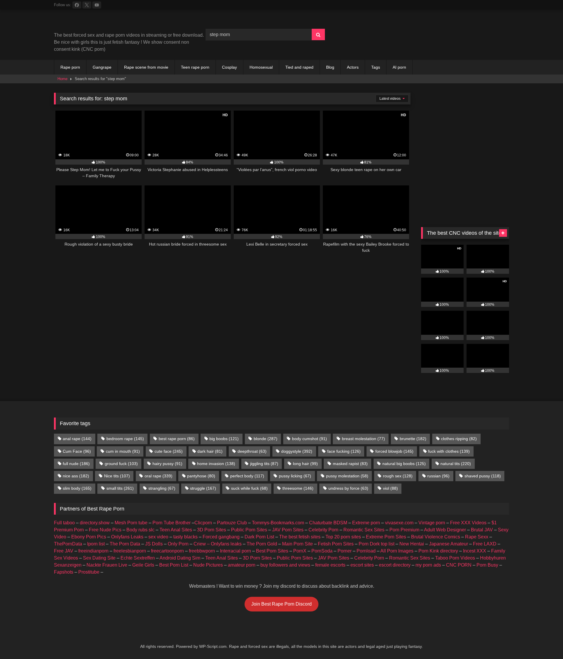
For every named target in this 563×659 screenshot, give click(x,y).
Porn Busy (487, 564)
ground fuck (121, 463)
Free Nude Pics (105, 529)
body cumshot (309, 438)
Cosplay (229, 67)
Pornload (366, 550)
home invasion (216, 463)
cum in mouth (123, 451)
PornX (299, 550)
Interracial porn (235, 550)
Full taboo (64, 522)
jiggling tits (264, 463)
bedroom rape (125, 438)
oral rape (158, 476)
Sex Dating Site (99, 557)
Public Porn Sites (249, 529)
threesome (297, 488)
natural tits (455, 463)
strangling (161, 488)
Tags (375, 67)
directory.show (95, 522)
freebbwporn (202, 550)
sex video (158, 536)
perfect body (247, 476)
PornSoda (322, 550)
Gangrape (102, 67)
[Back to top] (544, 641)
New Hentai (411, 543)
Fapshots (63, 572)
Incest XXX (474, 550)
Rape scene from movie (146, 67)
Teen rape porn (195, 67)
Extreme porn (366, 522)
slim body (77, 488)
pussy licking (295, 476)
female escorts (330, 564)
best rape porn (177, 438)
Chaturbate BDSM (328, 522)
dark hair (210, 451)
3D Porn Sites (211, 529)
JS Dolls (154, 543)
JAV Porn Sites (287, 529)
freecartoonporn (167, 550)
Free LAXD (484, 543)
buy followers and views (285, 564)
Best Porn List (173, 564)
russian (438, 476)
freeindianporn (93, 550)
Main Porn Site (297, 543)
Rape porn (70, 67)
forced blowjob (394, 451)
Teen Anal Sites (176, 529)
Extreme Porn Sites (386, 536)
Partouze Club (232, 522)
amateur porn (241, 564)
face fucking (344, 451)
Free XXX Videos (468, 522)
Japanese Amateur (448, 543)
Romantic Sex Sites (363, 529)
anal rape (77, 438)
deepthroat (252, 451)
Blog (330, 67)
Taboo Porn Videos (455, 557)
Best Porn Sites (272, 550)
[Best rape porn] (102, 23)
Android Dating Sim (180, 557)
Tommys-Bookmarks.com (278, 522)
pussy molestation (347, 476)
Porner (345, 550)
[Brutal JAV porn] (465, 46)
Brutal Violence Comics (435, 536)
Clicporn (203, 522)
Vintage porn (431, 522)
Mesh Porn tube (131, 522)
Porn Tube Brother (171, 522)
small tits (120, 488)
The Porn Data (125, 543)
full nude (76, 463)
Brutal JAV (482, 529)
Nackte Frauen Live (107, 564)
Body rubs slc (140, 529)
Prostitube (88, 572)
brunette (413, 438)
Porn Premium (404, 529)
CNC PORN (459, 564)
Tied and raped (299, 67)
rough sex (398, 476)
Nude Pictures (208, 564)
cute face (169, 451)
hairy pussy (167, 463)
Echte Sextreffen (138, 557)
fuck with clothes (449, 451)
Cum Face (77, 451)
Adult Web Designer (445, 529)
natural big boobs (404, 463)
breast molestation (363, 438)
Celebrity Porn (323, 529)
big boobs (224, 438)
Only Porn (178, 543)
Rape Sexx (476, 536)
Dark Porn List (259, 536)
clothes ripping (459, 438)
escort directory (395, 564)
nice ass (76, 476)
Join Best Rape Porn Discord (281, 603)
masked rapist (350, 463)
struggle (203, 488)
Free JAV (63, 550)
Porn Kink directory (438, 550)
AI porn (399, 67)
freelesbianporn (129, 550)
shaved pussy (482, 476)
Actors (353, 67)
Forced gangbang (221, 536)
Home (62, 79)
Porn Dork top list (376, 543)
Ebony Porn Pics (88, 536)
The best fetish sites (299, 536)
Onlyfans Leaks (127, 536)
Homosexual (261, 67)
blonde (265, 438)
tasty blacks (185, 536)
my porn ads (428, 564)
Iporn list (96, 543)
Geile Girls (143, 564)
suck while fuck (249, 488)
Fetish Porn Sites (336, 543)
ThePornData (68, 543)
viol (390, 488)
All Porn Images (396, 550)
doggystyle (296, 451)
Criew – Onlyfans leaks (218, 543)
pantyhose (201, 476)
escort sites (362, 564)
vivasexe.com (399, 522)
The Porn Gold (262, 543)
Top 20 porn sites (343, 536)
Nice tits (117, 476)
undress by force (348, 488)
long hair (305, 463)
